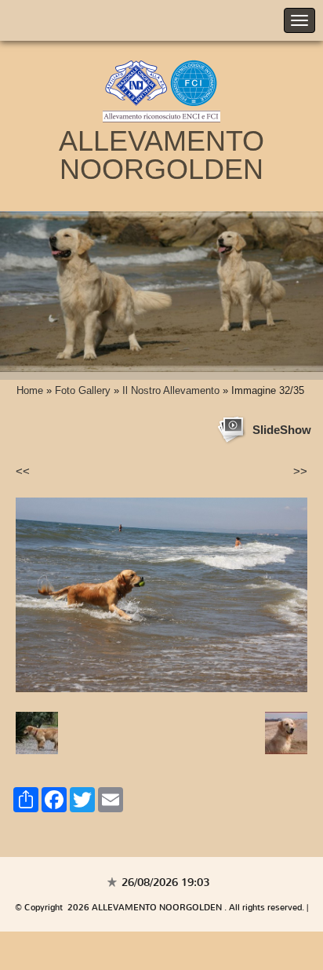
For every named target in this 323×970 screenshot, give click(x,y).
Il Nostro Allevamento (171, 390)
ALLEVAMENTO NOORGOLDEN (161, 155)
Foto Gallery (83, 390)
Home (29, 390)
